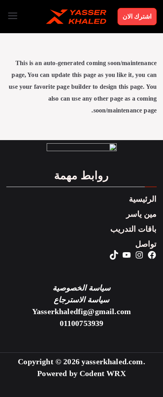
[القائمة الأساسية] (12, 16)
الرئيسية (143, 199)
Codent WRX (103, 373)
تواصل (146, 244)
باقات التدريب (133, 229)
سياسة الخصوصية (81, 288)
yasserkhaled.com (112, 362)
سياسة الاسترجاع (81, 300)
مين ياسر (141, 214)
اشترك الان (137, 16)
